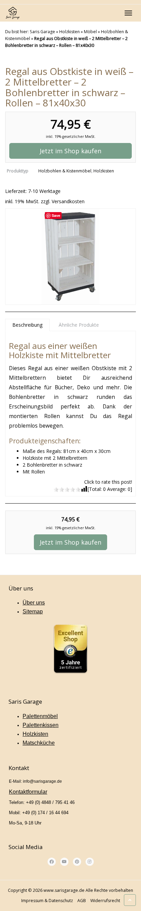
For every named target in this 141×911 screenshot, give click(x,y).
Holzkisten (69, 32)
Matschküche (39, 743)
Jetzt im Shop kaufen (70, 151)
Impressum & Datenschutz (47, 900)
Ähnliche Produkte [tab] (79, 325)
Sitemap (33, 611)
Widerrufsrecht (105, 900)
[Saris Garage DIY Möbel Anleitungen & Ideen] (12, 13)
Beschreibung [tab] (27, 325)
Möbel (90, 32)
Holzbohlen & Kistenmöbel (64, 171)
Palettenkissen (41, 725)
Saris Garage (42, 32)
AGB (81, 900)
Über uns (34, 603)
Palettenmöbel (40, 716)
